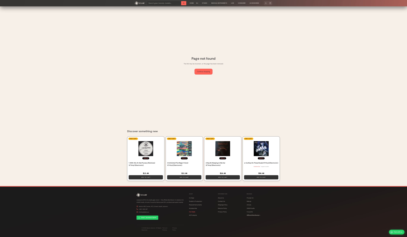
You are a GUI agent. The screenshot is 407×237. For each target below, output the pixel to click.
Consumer (242, 3)
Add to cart (145, 177)
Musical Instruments (219, 3)
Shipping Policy (222, 205)
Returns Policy (222, 208)
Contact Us (221, 201)
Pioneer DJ (250, 198)
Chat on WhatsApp (148, 217)
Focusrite (250, 212)
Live (232, 3)
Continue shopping (203, 72)
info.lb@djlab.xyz (144, 212)
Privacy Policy (222, 212)
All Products (193, 215)
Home (192, 3)
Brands (249, 194)
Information (222, 194)
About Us (221, 198)
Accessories (254, 3)
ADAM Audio (251, 208)
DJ (197, 3)
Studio (204, 3)
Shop (191, 194)
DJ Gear (191, 198)
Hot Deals (192, 212)
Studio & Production (195, 201)
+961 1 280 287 (143, 209)
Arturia (249, 205)
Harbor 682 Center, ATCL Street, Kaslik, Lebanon (153, 206)
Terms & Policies (164, 229)
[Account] (266, 3)
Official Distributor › (253, 215)
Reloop (249, 201)
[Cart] (270, 3)
